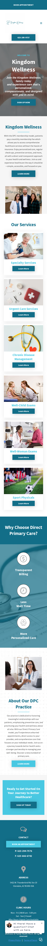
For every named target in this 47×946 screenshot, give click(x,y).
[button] (40, 23)
